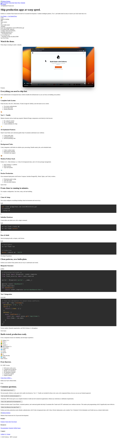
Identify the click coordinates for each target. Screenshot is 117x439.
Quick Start (11, 2)
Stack (16, 2)
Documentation (4, 428)
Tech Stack (14, 421)
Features (6, 2)
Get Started (11, 16)
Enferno (8, 1)
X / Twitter (7, 434)
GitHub (4, 4)
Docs (19, 2)
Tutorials (23, 2)
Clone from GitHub (6, 378)
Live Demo (4, 16)
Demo (2, 2)
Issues (19, 428)
